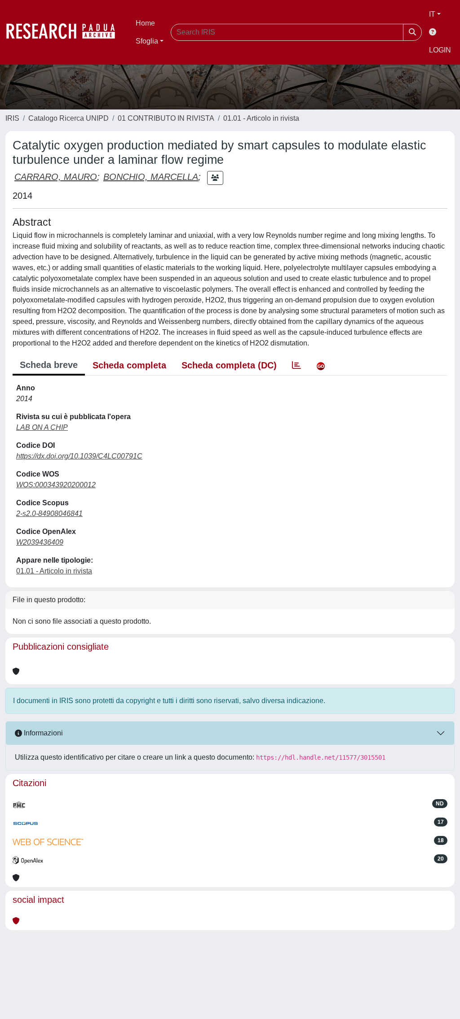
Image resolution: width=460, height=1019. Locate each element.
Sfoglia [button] (147, 41)
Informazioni (42, 733)
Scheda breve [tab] (49, 365)
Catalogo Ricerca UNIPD (68, 118)
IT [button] (432, 14)
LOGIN (440, 50)
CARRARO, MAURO (55, 177)
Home (145, 23)
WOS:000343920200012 (56, 485)
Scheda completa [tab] (129, 365)
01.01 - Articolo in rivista (261, 118)
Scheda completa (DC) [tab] (229, 365)
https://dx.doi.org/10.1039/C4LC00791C (79, 456)
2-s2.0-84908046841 (49, 513)
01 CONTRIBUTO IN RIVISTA (166, 118)
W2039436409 (39, 542)
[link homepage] (65, 32)
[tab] (296, 365)
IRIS (12, 118)
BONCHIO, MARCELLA (150, 177)
